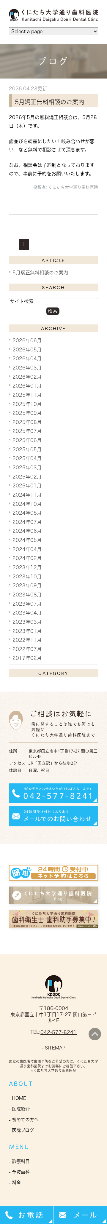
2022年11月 (27, 640)
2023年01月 (27, 630)
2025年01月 (27, 485)
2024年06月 (27, 531)
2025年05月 (27, 449)
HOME (19, 1098)
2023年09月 (27, 585)
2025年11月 (27, 395)
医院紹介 (21, 1109)
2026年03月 (27, 367)
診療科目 (21, 1161)
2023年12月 (27, 567)
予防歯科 (21, 1171)
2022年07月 (27, 649)
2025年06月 (27, 440)
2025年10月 (27, 403)
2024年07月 (27, 521)
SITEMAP (55, 1048)
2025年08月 (27, 422)
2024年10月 (27, 503)
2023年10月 (27, 576)
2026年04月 (27, 358)
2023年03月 (27, 622)
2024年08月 (27, 513)
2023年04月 (27, 612)
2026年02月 (27, 376)
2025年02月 (27, 476)
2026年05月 (27, 349)
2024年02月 (27, 558)
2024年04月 (27, 549)
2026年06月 (27, 340)
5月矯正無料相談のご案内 (49, 102)
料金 (16, 1182)
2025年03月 (27, 467)
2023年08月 (27, 594)
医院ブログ (23, 1130)
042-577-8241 (58, 1032)
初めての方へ (25, 1119)
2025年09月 (27, 413)
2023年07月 (27, 603)
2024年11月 (27, 494)
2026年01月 (27, 385)
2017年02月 (27, 658)
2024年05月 (27, 540)
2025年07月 (27, 431)
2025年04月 (27, 458)
